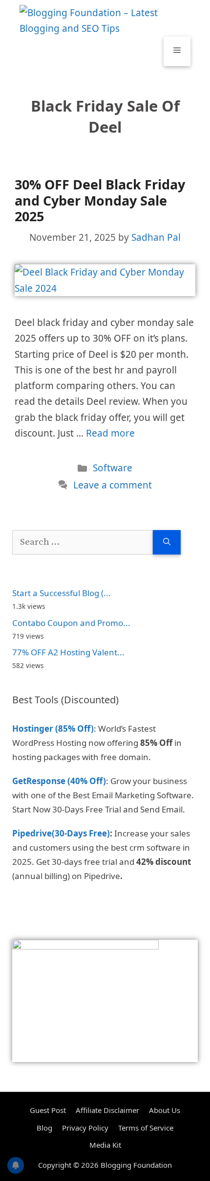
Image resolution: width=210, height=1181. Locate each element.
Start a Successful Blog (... (61, 593)
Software (112, 468)
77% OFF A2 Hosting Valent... (68, 652)
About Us (164, 1110)
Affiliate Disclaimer (107, 1110)
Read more (110, 433)
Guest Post (48, 1110)
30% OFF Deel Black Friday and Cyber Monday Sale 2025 (100, 200)
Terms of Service (145, 1128)
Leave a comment (112, 485)
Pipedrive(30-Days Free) (61, 833)
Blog (44, 1128)
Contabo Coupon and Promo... (71, 622)
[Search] (167, 542)
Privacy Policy (85, 1128)
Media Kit (105, 1145)
